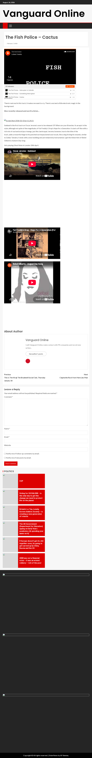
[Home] (5, 25)
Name (7, 429)
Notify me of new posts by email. (18, 458)
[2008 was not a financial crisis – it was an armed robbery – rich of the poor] (10, 560)
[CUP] (10, 481)
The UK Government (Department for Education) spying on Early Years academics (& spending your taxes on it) (31, 529)
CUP (21, 481)
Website (7, 445)
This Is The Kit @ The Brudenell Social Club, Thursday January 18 (24, 377)
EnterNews (53, 755)
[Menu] (10, 26)
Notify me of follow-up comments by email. (22, 453)
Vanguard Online (44, 13)
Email (7, 437)
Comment (8, 397)
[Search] (87, 26)
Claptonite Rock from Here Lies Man (74, 375)
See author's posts (36, 354)
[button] (10, 26)
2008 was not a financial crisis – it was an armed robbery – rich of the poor (30, 560)
